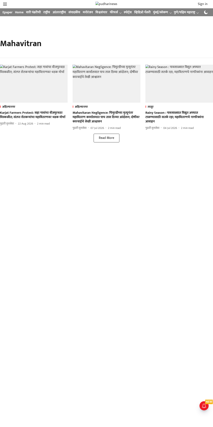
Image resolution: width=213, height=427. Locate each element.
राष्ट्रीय (46, 12)
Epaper (7, 12)
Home (19, 12)
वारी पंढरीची (33, 12)
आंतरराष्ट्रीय (59, 12)
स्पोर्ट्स (128, 12)
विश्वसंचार (101, 12)
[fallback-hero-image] (34, 84)
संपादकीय (74, 12)
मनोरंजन (88, 12)
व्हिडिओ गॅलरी (142, 12)
